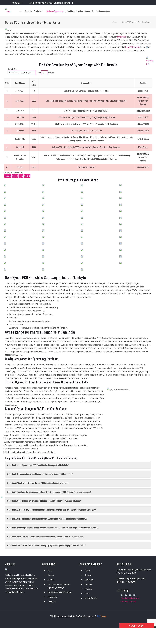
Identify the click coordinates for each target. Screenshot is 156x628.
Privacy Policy (52, 597)
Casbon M (20, 147)
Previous (8, 176)
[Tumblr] (89, 3)
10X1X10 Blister (143, 138)
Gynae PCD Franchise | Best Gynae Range (136, 22)
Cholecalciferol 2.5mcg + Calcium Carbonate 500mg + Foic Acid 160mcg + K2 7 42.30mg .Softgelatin (86, 100)
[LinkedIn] (83, 3)
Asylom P (20, 110)
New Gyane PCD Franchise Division (60, 592)
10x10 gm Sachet (143, 110)
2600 (34, 138)
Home (115, 22)
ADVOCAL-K (19, 100)
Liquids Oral (89, 579)
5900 (34, 167)
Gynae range (121, 36)
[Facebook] (79, 3)
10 (7, 167)
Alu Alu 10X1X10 (143, 167)
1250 (34, 130)
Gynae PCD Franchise (132, 47)
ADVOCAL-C (19, 90)
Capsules (88, 575)
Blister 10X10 (143, 90)
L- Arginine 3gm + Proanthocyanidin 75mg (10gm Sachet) (86, 110)
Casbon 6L (20, 130)
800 (34, 110)
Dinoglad (19, 167)
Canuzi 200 (19, 124)
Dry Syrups (88, 584)
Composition (86, 83)
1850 (34, 147)
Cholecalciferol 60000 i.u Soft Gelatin (86, 130)
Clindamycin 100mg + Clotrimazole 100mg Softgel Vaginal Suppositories (86, 117)
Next (28, 176)
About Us (51, 575)
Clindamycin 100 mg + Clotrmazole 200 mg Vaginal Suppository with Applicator (86, 124)
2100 (34, 117)
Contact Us (51, 601)
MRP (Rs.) (34, 83)
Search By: (12, 69)
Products (51, 579)
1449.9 (34, 124)
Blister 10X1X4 (143, 130)
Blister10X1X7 (143, 117)
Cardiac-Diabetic (91, 598)
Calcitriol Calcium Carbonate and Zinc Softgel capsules (86, 90)
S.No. (7, 83)
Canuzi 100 (20, 117)
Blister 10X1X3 (143, 124)
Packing (143, 83)
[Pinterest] (86, 3)
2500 (34, 100)
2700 (34, 157)
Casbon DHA (20, 138)
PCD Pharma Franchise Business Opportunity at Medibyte (59, 586)
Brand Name (20, 83)
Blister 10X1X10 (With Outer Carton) (143, 100)
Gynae (87, 593)
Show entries (45, 72)
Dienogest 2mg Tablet (86, 167)
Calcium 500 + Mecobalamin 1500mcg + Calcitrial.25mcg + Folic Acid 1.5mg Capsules (86, 147)
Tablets (87, 570)
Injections (88, 589)
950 (33, 90)
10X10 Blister (143, 147)
